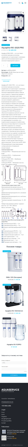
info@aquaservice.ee (7, 402)
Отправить (14, 375)
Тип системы (4, 366)
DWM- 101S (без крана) (14, 277)
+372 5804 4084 (6, 406)
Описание (6, 81)
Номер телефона (5, 360)
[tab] (6, 81)
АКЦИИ (10, 72)
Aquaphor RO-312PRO (14, 344)
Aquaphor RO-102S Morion (14, 311)
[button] (23, 31)
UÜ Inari (3, 445)
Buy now (15, 65)
